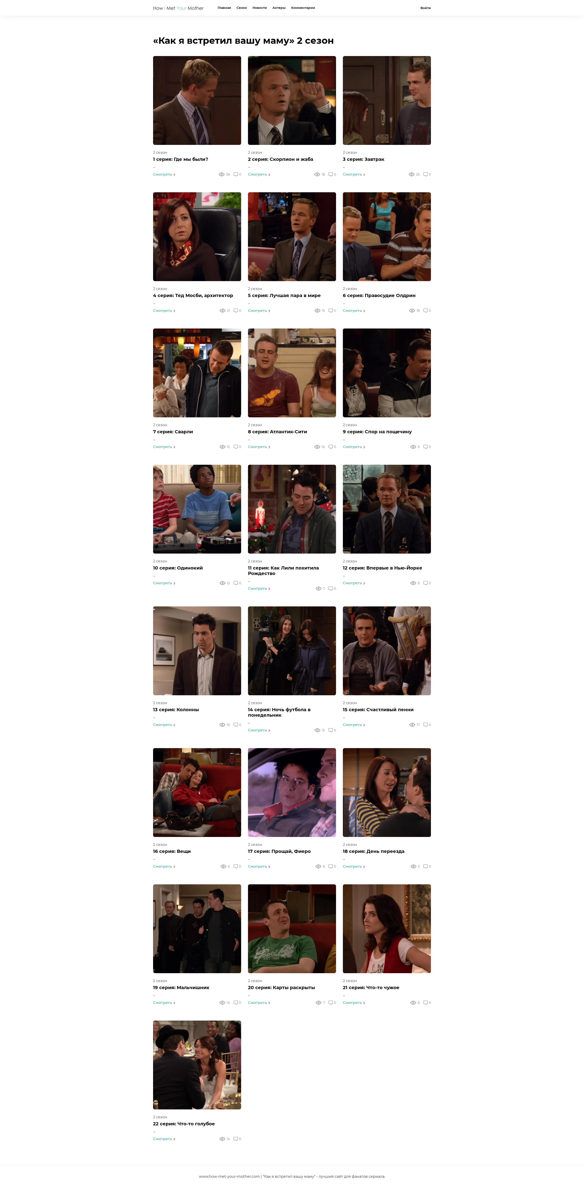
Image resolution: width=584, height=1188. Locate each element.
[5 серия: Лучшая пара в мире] (292, 236)
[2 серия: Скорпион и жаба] (292, 100)
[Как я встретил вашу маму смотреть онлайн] (179, 12)
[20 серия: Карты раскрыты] (292, 928)
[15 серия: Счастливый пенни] (387, 650)
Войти (425, 8)
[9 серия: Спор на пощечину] (387, 372)
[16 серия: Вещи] (197, 792)
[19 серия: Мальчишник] (197, 928)
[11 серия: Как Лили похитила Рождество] (292, 509)
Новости (260, 8)
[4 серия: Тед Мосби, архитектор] (197, 236)
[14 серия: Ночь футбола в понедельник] (292, 650)
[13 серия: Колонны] (197, 650)
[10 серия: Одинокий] (197, 509)
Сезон (242, 8)
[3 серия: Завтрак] (387, 100)
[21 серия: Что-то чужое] (387, 928)
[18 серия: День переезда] (387, 792)
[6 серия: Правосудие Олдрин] (387, 236)
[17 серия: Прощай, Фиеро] (292, 792)
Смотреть (162, 174)
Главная (224, 8)
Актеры (279, 8)
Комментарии (303, 8)
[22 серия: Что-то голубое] (197, 1065)
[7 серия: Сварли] (197, 372)
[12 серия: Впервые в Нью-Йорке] (387, 509)
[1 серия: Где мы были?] (197, 100)
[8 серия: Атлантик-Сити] (292, 372)
